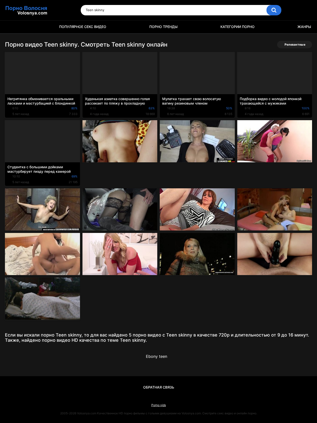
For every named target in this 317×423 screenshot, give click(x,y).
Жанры (304, 27)
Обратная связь (158, 387)
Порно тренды (163, 27)
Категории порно (237, 27)
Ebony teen (156, 356)
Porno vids (158, 405)
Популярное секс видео (82, 27)
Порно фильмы (11, 27)
